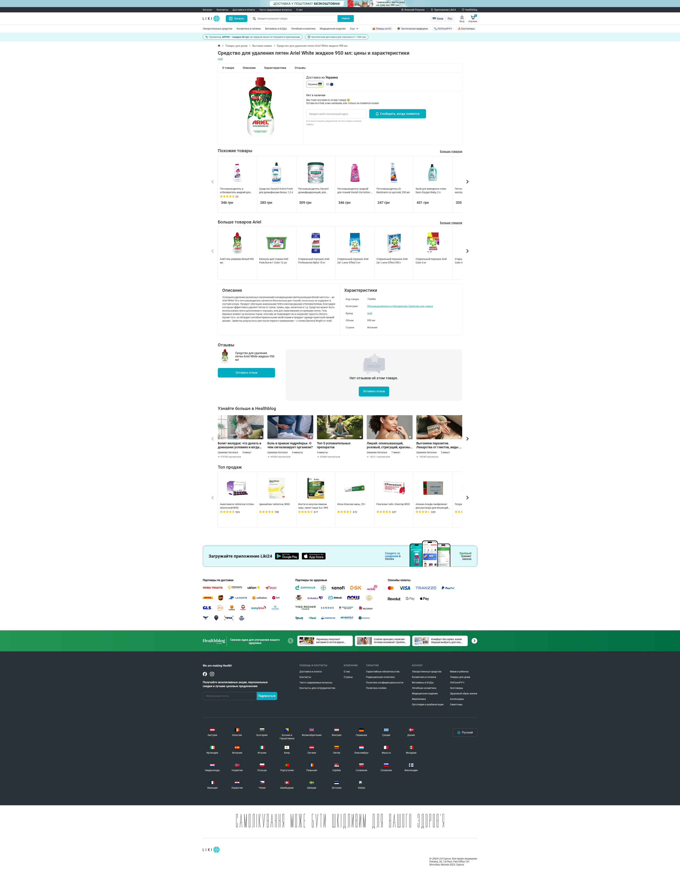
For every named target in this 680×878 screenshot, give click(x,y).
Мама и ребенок (459, 671)
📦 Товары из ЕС (381, 28)
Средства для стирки (420, 306)
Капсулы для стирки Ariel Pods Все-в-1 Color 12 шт (273, 261)
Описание (249, 68)
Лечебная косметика (303, 28)
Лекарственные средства (217, 28)
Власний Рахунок (414, 9)
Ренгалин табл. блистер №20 (393, 504)
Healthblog (471, 9)
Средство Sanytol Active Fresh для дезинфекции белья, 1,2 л (276, 190)
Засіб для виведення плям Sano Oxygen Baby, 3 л (431, 190)
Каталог (207, 9)
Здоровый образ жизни (463, 693)
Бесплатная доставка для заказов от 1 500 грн (338, 37)
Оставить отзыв (246, 372)
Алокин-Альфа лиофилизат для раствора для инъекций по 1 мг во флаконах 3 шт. (432, 506)
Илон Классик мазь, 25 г (351, 504)
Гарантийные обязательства (383, 671)
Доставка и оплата (244, 9)
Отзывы (300, 68)
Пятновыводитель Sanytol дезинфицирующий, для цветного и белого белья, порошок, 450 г (313, 190)
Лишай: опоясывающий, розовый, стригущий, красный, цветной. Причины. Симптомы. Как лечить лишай (390, 445)
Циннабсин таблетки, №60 (274, 504)
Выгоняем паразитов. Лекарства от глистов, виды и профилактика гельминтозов (438, 445)
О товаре (228, 68)
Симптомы (456, 704)
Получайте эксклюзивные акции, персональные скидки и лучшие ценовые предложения (235, 684)
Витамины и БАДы (276, 28)
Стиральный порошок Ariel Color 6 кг (431, 261)
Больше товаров (451, 222)
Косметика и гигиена (249, 28)
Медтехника (419, 699)
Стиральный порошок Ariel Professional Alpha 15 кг (313, 261)
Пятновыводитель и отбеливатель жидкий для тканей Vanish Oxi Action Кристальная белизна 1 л (235, 190)
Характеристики (275, 68)
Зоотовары (456, 688)
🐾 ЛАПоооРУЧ (443, 28)
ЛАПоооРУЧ (457, 682)
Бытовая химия (262, 45)
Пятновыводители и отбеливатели (387, 306)
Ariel (220, 58)
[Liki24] (211, 850)
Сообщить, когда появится (400, 114)
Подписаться (267, 696)
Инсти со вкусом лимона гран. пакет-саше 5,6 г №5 (313, 506)
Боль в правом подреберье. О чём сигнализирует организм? (290, 445)
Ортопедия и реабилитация (428, 704)
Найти (346, 18)
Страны (348, 677)
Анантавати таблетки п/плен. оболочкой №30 (237, 506)
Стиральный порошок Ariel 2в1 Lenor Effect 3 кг (352, 261)
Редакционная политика (380, 677)
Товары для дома (236, 45)
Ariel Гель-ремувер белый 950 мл (237, 261)
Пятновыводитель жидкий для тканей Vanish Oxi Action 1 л (354, 190)
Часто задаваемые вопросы (275, 9)
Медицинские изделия (333, 28)
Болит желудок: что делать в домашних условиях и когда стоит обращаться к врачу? (239, 445)
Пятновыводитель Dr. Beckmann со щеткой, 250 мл (393, 190)
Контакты (222, 9)
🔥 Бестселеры (466, 28)
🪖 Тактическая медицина (412, 28)
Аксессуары (457, 699)
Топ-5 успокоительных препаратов (333, 445)
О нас (299, 9)
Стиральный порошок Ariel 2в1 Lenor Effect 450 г (391, 261)
